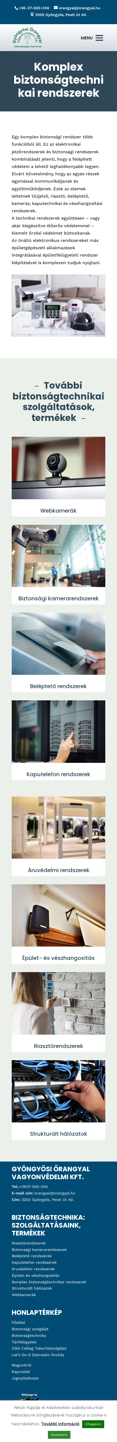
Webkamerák (24, 1295)
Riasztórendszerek (29, 1243)
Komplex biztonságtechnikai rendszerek (49, 1282)
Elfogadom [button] (93, 1424)
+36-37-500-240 (34, 8)
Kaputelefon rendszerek (34, 1262)
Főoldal (18, 1322)
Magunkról (21, 1365)
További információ (60, 1423)
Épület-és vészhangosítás (35, 1275)
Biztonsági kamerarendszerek (39, 1249)
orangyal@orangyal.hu (54, 1193)
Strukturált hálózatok (32, 1288)
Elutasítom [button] (59, 1435)
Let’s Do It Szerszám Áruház (38, 1355)
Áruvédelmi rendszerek (33, 1269)
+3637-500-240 (34, 1186)
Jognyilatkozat (25, 1378)
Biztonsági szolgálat (30, 1329)
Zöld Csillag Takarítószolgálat (39, 1348)
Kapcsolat (21, 1371)
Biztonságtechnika (29, 1335)
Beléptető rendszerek (32, 1256)
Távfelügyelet (24, 1342)
